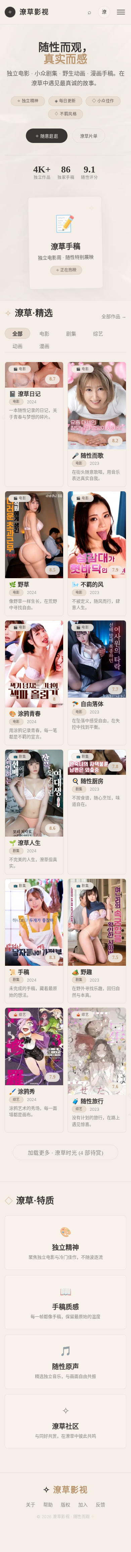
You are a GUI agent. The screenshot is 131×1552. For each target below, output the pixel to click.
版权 (65, 1504)
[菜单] (121, 12)
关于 (30, 1504)
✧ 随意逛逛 (46, 136)
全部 (17, 334)
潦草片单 (88, 136)
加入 (83, 1504)
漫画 (44, 346)
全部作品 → (113, 316)
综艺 (98, 334)
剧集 (71, 334)
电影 (44, 334)
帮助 (48, 1504)
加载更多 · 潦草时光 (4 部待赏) (65, 1153)
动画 (17, 346)
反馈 (100, 1504)
